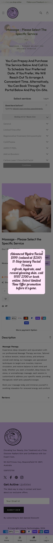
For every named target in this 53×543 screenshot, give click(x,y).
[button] (42, 252)
